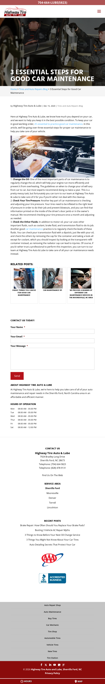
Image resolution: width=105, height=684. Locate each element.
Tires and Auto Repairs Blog (70, 106)
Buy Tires (52, 618)
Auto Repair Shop (52, 605)
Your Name (18, 327)
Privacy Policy (52, 673)
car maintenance (34, 228)
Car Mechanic (52, 625)
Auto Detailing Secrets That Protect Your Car (52, 544)
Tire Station (52, 658)
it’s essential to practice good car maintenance (58, 123)
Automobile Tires (52, 638)
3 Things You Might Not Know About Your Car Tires (52, 539)
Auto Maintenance (52, 612)
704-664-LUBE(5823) (52, 2)
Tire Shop (52, 631)
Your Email (18, 336)
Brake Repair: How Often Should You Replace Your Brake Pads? (52, 525)
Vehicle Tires (52, 644)
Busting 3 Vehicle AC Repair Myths (52, 530)
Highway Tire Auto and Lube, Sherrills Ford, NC (56, 669)
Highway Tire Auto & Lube (27, 105)
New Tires (52, 651)
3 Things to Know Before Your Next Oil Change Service (52, 534)
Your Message (19, 346)
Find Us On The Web (52, 475)
